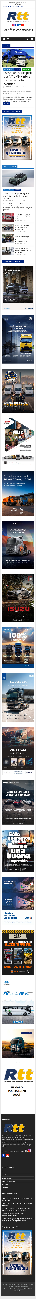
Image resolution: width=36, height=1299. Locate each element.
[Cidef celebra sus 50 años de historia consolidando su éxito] (8, 214)
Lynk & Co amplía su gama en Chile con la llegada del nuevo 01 (16, 196)
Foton (18, 89)
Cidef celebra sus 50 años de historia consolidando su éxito (23, 217)
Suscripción (5, 1184)
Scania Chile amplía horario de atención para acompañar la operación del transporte (16, 7)
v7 (13, 93)
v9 (15, 93)
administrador (18, 87)
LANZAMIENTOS (8, 69)
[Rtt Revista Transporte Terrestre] (4, 39)
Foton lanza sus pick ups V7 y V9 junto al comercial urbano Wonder (17, 78)
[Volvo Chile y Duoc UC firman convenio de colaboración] (8, 224)
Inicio (3, 1172)
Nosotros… (5, 1175)
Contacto (5, 1187)
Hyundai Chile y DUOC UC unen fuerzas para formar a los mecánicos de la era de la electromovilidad (23, 239)
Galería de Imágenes (8, 1181)
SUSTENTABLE (26, 69)
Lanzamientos (6, 1178)
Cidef (14, 89)
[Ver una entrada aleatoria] (32, 39)
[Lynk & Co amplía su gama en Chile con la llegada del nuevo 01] (18, 171)
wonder (19, 93)
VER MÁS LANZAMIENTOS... (13, 261)
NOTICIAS (17, 69)
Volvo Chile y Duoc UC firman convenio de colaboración (22, 227)
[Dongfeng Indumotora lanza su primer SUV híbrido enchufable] (8, 247)
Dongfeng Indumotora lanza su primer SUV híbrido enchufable (23, 250)
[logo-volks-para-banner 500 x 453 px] (18, 1043)
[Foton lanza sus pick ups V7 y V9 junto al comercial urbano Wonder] (18, 50)
